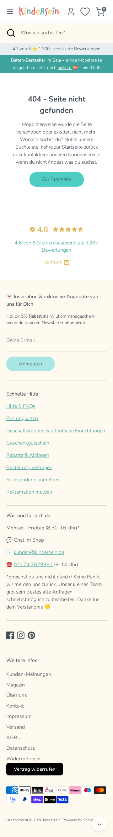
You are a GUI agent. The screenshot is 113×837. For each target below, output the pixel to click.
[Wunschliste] (85, 11)
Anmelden (30, 363)
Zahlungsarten (22, 418)
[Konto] (71, 9)
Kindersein (52, 820)
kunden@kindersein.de (39, 552)
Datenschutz (20, 748)
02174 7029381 (33, 564)
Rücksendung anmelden (33, 479)
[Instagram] (20, 635)
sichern (65, 68)
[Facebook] (10, 635)
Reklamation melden (29, 492)
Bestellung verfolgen (29, 467)
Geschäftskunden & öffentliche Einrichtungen (55, 430)
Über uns (16, 695)
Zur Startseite (56, 179)
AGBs (13, 737)
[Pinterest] (31, 635)
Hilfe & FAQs (20, 406)
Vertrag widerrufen (35, 769)
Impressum (19, 716)
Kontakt (15, 706)
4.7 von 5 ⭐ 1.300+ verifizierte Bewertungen (56, 49)
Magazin (15, 684)
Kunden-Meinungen (28, 674)
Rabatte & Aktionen (27, 455)
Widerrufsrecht (23, 758)
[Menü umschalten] (8, 11)
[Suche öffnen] (10, 32)
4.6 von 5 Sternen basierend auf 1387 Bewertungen (56, 246)
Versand (15, 727)
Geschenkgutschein (27, 443)
